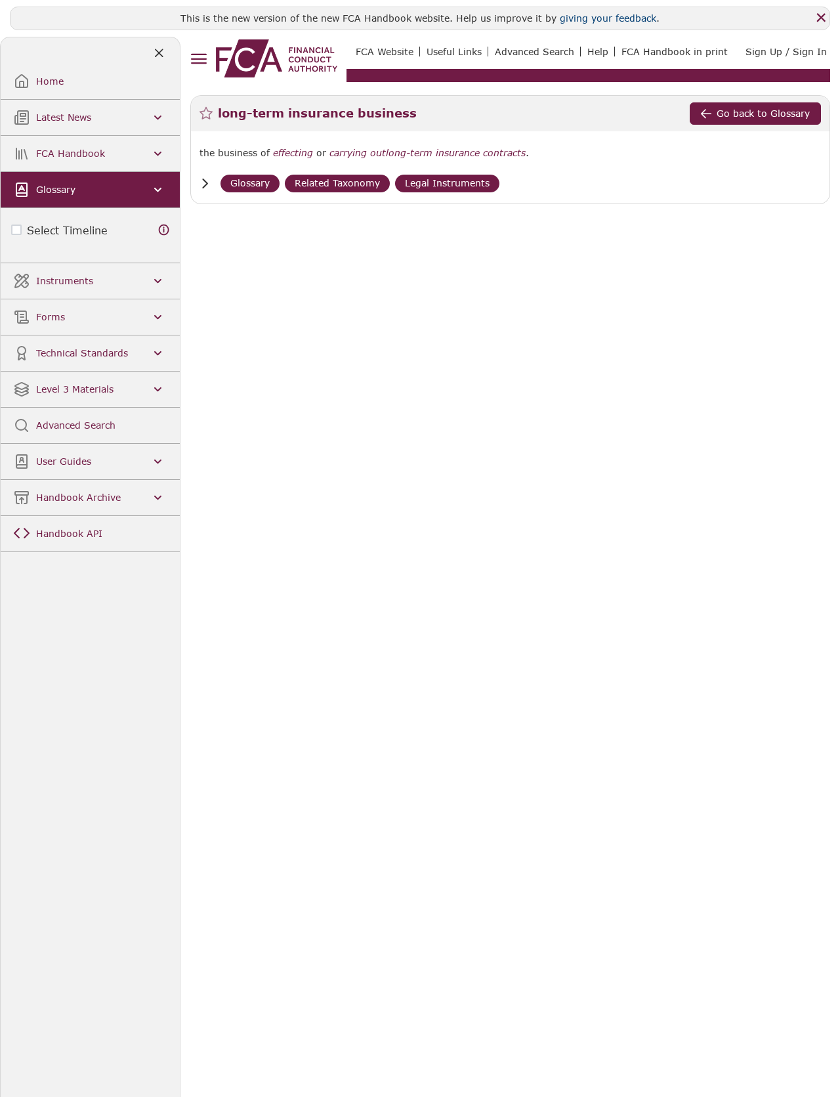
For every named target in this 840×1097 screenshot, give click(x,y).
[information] (164, 230)
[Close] (821, 17)
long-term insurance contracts (456, 153)
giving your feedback (608, 18)
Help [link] (597, 51)
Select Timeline (67, 230)
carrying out (357, 153)
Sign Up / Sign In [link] (786, 51)
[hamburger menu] (198, 59)
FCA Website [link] (384, 51)
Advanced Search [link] (534, 51)
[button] (205, 183)
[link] (276, 58)
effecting (293, 153)
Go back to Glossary (763, 113)
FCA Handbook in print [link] (674, 51)
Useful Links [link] (454, 51)
